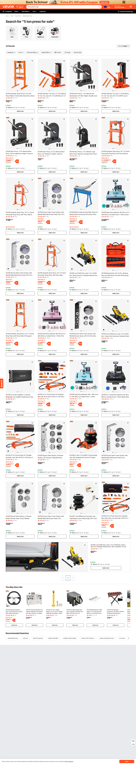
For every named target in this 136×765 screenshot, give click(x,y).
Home (7, 16)
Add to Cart (20, 111)
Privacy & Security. (69, 761)
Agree (126, 761)
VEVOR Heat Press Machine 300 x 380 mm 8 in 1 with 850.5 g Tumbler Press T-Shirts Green (83, 396)
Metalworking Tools (27, 16)
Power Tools (18, 16)
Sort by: (120, 46)
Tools (11, 16)
